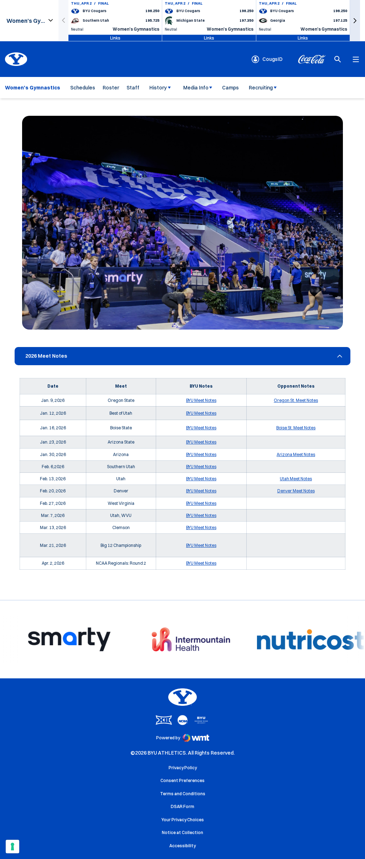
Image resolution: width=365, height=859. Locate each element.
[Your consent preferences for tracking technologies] (12, 846)
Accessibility (182, 845)
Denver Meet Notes (296, 490)
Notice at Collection (182, 832)
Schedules (82, 87)
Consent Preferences (182, 780)
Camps (230, 87)
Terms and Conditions (182, 793)
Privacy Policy (183, 767)
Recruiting (261, 87)
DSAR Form (182, 806)
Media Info (196, 87)
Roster (111, 87)
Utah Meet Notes (296, 478)
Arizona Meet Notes (296, 454)
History (158, 87)
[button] (355, 20)
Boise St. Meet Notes (295, 427)
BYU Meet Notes (201, 400)
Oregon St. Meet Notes (296, 400)
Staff (133, 87)
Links (115, 37)
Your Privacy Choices (182, 819)
